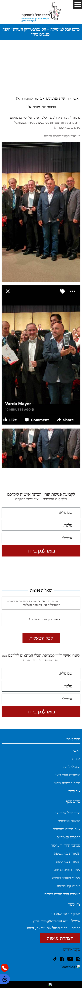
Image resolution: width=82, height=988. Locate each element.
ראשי (76, 98)
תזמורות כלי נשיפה (67, 853)
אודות (76, 759)
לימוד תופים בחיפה (67, 870)
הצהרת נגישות (60, 938)
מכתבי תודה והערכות (65, 845)
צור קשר (74, 791)
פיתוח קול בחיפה (68, 886)
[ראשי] (41, 12)
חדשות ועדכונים (57, 98)
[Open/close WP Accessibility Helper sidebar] (5, 979)
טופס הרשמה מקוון (67, 783)
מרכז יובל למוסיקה (67, 813)
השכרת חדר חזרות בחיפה (62, 894)
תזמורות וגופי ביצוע (67, 775)
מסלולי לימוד (71, 767)
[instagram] (78, 959)
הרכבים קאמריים (68, 837)
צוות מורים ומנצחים (66, 829)
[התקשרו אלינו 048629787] (5, 968)
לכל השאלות (41, 638)
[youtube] (70, 959)
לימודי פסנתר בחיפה (66, 878)
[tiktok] (55, 959)
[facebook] (62, 959)
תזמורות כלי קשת (68, 862)
